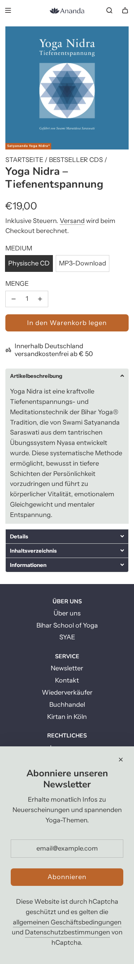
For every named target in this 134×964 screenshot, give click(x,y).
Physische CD (29, 263)
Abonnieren (67, 877)
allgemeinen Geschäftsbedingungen (67, 922)
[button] (67, 376)
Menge (17, 284)
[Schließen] (121, 759)
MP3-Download (82, 263)
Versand (72, 221)
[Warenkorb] (125, 10)
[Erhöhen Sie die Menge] (40, 299)
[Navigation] (8, 10)
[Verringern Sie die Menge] (13, 299)
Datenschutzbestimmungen (67, 932)
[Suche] (109, 10)
